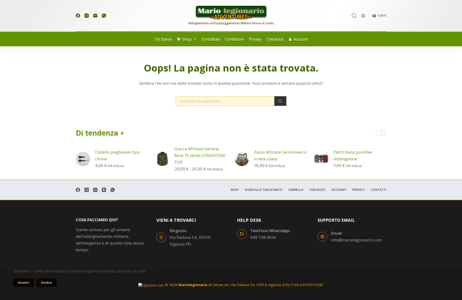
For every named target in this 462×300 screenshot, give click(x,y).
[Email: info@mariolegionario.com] (322, 236)
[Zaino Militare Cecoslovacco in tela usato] (242, 159)
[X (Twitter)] (86, 190)
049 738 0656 (263, 237)
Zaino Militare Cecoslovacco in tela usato (280, 155)
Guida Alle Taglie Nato (263, 190)
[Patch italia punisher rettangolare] (321, 159)
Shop (187, 39)
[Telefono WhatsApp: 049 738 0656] (242, 234)
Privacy (255, 39)
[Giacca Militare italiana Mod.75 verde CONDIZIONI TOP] (162, 159)
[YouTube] (104, 190)
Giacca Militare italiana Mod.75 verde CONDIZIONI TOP (199, 155)
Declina (46, 282)
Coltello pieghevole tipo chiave (117, 155)
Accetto (23, 282)
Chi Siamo (163, 39)
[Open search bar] (354, 15)
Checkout (274, 39)
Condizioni (234, 39)
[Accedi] (363, 16)
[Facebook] (78, 15)
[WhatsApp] (104, 15)
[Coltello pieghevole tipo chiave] (83, 159)
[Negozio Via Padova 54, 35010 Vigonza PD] (161, 237)
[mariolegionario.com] (231, 12)
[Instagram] (86, 15)
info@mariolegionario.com (356, 240)
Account (301, 39)
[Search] (280, 101)
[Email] (95, 15)
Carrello (295, 190)
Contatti (378, 190)
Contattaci (211, 39)
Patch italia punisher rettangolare (353, 155)
